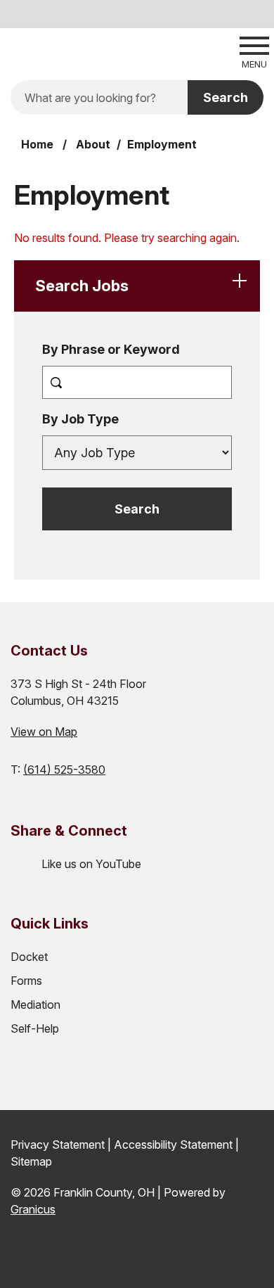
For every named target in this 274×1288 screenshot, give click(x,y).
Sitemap (31, 1161)
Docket (29, 957)
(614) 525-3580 (64, 770)
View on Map (44, 732)
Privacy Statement (58, 1144)
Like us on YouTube (91, 864)
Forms (26, 981)
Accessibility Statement (173, 1144)
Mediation (35, 1004)
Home (37, 144)
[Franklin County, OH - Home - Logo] (99, 51)
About (93, 144)
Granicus (33, 1209)
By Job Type (80, 419)
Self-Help (35, 1028)
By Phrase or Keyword (111, 349)
